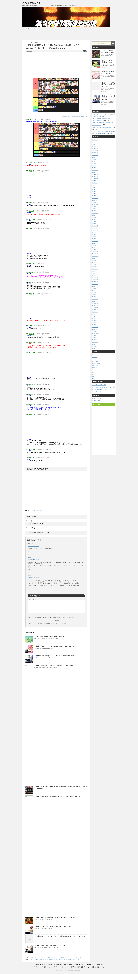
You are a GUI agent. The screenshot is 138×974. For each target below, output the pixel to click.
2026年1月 (95, 146)
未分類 (94, 374)
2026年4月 (95, 140)
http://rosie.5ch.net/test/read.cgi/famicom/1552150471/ (74, 116)
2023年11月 (95, 202)
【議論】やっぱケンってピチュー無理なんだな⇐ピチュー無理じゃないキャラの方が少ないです (55, 957)
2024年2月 (95, 195)
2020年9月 (95, 284)
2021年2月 (95, 273)
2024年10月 (95, 178)
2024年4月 (95, 191)
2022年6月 (95, 238)
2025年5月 (95, 163)
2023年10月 (95, 204)
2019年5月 (95, 318)
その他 (94, 354)
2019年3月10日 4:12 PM (33, 546)
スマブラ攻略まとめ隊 (31, 3)
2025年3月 (95, 168)
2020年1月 (95, 301)
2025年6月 (95, 161)
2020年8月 (95, 286)
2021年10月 (95, 256)
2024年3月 (95, 193)
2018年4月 (95, 346)
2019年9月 (95, 309)
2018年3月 (95, 348)
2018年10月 (95, 333)
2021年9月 (95, 258)
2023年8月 (95, 208)
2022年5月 (95, 241)
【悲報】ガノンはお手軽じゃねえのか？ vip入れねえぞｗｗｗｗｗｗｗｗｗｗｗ (57, 796)
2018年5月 (95, 344)
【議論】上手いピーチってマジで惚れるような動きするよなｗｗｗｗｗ (54, 646)
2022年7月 (95, 236)
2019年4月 (95, 320)
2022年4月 (95, 243)
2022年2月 (95, 247)
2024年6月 (95, 187)
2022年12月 (95, 226)
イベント (94, 357)
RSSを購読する (98, 404)
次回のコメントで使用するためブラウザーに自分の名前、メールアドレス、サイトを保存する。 (52, 617)
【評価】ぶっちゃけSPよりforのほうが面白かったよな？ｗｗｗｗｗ (53, 665)
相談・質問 (95, 378)
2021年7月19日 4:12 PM (33, 577)
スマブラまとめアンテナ (99, 385)
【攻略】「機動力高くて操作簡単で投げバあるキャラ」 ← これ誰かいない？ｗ (57, 917)
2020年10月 (95, 281)
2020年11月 (95, 279)
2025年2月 (95, 170)
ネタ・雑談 (35, 510)
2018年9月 (95, 335)
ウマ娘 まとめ (96, 400)
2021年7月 (95, 262)
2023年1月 (95, 223)
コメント (31, 599)
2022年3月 (95, 245)
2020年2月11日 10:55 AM (33, 559)
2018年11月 (95, 331)
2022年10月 (95, 230)
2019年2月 (95, 324)
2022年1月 (95, 249)
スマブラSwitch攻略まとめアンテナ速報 (103, 387)
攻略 (40, 510)
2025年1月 (95, 172)
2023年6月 (95, 213)
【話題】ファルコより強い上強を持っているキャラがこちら (108, 97)
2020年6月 (95, 290)
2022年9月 (95, 232)
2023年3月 (95, 219)
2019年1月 (95, 327)
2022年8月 (95, 234)
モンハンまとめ (96, 398)
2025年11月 (95, 150)
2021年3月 (95, 271)
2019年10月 (95, 307)
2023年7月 (95, 211)
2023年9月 (95, 206)
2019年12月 (95, 303)
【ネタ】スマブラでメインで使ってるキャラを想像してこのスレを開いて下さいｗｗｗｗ (59, 936)
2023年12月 (95, 200)
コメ (84, 51)
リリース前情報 (96, 363)
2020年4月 (95, 294)
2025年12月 (95, 148)
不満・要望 (95, 365)
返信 (29, 551)
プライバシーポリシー (38, 29)
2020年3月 (95, 297)
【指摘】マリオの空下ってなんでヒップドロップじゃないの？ (108, 84)
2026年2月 (95, 144)
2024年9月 (95, 180)
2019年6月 (95, 316)
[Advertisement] (56, 65)
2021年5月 (95, 266)
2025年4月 (95, 165)
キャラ (30, 510)
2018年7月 (95, 340)
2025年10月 (95, 152)
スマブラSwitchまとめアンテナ (101, 389)
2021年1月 (95, 275)
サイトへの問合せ (27, 29)
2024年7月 (95, 185)
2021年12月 (95, 251)
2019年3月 (95, 322)
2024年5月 (95, 189)
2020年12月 (95, 277)
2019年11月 (95, 305)
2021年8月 (95, 260)
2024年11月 (95, 176)
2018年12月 (95, 329)
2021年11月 (95, 254)
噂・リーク (95, 370)
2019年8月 (95, 312)
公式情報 (94, 367)
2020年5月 (95, 292)
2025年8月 (95, 157)
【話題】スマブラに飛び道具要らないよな (102, 127)
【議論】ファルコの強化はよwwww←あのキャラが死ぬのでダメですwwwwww (57, 656)
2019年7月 (95, 314)
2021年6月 (95, 264)
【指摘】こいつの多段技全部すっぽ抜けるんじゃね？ (49, 945)
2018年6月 (95, 342)
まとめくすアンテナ (98, 391)
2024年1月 (95, 198)
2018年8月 (95, 337)
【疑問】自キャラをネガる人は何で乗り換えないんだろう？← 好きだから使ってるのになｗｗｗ (56, 959)
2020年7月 (95, 288)
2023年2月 (95, 221)
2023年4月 (95, 217)
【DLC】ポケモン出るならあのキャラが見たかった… (49, 636)
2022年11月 (95, 228)
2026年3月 (95, 142)
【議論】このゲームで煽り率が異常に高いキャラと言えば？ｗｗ (52, 926)
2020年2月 (95, 299)
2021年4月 (95, 269)
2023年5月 (95, 215)
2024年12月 (95, 174)
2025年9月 (95, 155)
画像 (93, 376)
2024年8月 (95, 183)
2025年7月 (95, 159)
